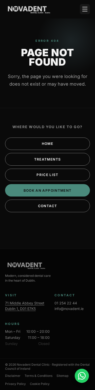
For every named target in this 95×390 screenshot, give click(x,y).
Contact (47, 206)
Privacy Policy (15, 384)
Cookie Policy (40, 384)
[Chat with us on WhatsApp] (82, 376)
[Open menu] (85, 9)
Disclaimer (13, 376)
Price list (47, 175)
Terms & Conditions (38, 376)
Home (47, 144)
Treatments (47, 159)
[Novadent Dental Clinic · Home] (28, 9)
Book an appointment (48, 190)
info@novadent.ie (69, 308)
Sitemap (62, 376)
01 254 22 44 (65, 303)
